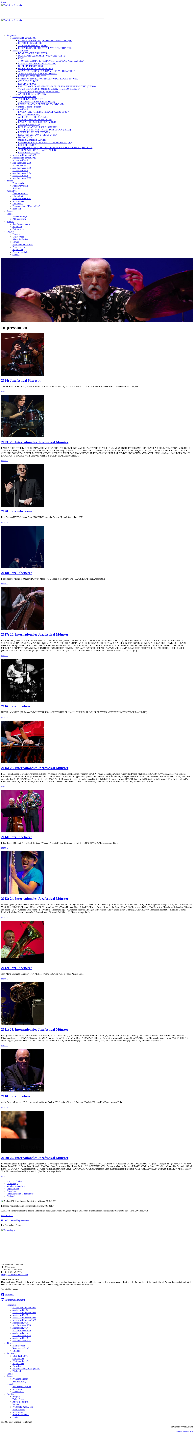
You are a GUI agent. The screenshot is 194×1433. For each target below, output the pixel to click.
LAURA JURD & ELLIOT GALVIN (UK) (38, 122)
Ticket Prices (18, 237)
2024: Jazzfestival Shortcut (20, 380)
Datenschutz (18, 229)
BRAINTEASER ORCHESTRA (33, 53)
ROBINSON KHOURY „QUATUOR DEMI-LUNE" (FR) (45, 40)
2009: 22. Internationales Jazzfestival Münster (34, 1158)
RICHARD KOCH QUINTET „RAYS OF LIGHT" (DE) (44, 48)
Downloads (17, 203)
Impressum (17, 226)
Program (16, 234)
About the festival (20, 239)
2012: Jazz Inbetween (16, 968)
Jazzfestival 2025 (20, 50)
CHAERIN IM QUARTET (30, 66)
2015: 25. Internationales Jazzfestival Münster (34, 768)
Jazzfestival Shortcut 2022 (24, 155)
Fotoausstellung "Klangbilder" (26, 206)
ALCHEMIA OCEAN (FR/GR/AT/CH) (36, 101)
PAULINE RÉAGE (27, 84)
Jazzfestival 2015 (20, 170)
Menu (3, 2)
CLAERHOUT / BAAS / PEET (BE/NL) (37, 63)
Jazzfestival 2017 (20, 165)
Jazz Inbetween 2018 (21, 163)
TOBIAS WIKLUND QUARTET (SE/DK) (38, 150)
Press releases (18, 247)
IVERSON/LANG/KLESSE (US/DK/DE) (37, 127)
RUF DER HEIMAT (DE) (30, 43)
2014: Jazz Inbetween (16, 837)
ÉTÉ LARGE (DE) (27, 145)
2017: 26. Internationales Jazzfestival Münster (34, 634)
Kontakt (10, 221)
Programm (11, 35)
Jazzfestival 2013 (20, 175)
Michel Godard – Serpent (29, 107)
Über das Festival (20, 193)
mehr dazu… (7, 1215)
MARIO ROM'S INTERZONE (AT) (35, 119)
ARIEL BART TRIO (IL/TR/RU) (33, 117)
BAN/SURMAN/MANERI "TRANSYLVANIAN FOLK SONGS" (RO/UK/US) (55, 147)
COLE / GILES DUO (28, 81)
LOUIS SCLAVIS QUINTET (32, 76)
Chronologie (18, 196)
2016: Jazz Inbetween (16, 706)
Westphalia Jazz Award (22, 244)
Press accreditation (20, 252)
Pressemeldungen (20, 216)
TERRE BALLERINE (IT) (30, 99)
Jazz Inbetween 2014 (21, 173)
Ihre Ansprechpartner (21, 224)
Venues (15, 242)
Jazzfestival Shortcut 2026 (24, 38)
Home (4, 1220)
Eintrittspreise (18, 183)
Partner (10, 211)
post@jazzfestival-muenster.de (14, 1274)
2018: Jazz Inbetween (16, 573)
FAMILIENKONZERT (29, 152)
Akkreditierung (19, 219)
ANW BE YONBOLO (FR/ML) (33, 45)
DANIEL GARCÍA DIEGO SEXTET (35, 68)
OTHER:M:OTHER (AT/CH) (32, 140)
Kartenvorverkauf (20, 186)
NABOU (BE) (25, 137)
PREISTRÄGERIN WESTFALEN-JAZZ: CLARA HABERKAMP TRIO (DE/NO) (57, 86)
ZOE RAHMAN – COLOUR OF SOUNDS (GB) (41, 104)
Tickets (10, 180)
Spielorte (16, 188)
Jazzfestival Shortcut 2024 (24, 96)
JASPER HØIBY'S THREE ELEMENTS (37, 73)
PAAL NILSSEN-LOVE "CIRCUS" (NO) (37, 135)
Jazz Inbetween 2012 (21, 178)
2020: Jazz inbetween (16, 511)
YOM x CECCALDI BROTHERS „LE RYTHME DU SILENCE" (49, 89)
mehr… (4, 391)
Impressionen (18, 201)
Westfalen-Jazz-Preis (21, 198)
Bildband (16, 209)
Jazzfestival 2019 (20, 160)
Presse (9, 214)
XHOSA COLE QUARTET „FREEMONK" (39, 91)
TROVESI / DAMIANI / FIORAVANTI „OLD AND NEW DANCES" (51, 61)
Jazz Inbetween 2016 (21, 168)
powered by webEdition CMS (184, 1431)
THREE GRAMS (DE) (29, 124)
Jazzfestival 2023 (20, 109)
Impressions (17, 249)
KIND (21, 58)
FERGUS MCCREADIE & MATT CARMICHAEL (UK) (45, 142)
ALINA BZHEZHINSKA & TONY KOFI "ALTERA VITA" (46, 71)
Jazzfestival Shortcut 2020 (24, 158)
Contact (15, 254)
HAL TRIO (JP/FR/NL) (29, 114)
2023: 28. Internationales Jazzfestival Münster (34, 442)
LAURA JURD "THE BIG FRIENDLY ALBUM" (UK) (44, 112)
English (10, 231)
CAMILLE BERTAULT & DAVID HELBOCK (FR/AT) (44, 129)
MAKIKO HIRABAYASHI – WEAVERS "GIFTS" (42, 56)
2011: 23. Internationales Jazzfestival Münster (34, 1029)
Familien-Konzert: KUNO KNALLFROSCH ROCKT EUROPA (48, 78)
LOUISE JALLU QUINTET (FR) (34, 132)
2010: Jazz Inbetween (16, 1096)
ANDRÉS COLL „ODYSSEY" (32, 94)
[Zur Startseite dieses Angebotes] (52, 18)
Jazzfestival (12, 191)
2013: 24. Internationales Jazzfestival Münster (34, 898)
